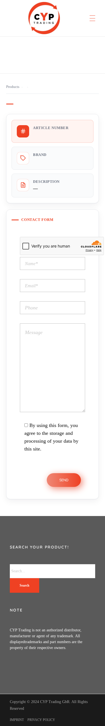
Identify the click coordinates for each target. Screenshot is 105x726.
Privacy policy (41, 720)
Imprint (17, 720)
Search (24, 585)
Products (12, 87)
